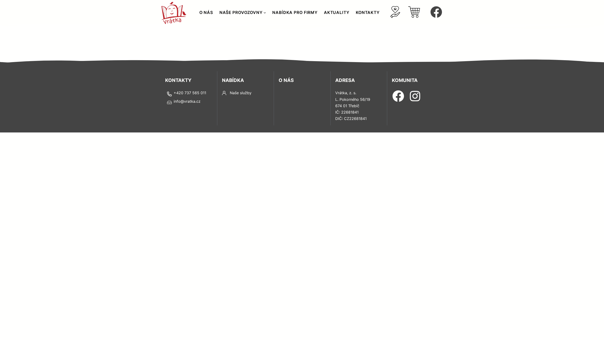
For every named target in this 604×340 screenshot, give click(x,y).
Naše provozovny (241, 12)
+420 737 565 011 (190, 92)
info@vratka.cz (187, 101)
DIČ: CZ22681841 (351, 118)
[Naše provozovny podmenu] (265, 12)
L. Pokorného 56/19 (352, 99)
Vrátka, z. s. (345, 92)
